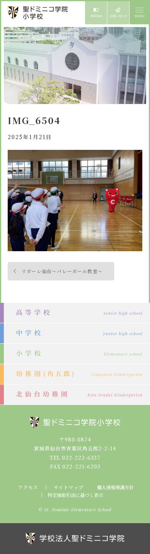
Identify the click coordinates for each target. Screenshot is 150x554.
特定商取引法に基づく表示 (75, 495)
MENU (139, 12)
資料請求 (96, 12)
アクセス (28, 487)
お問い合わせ (118, 12)
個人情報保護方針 (115, 487)
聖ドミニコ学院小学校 (38, 12)
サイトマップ (68, 487)
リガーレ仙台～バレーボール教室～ (62, 271)
